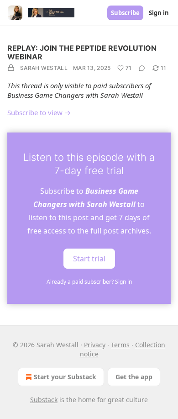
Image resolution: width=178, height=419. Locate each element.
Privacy (94, 344)
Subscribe (125, 13)
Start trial (89, 258)
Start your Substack (65, 376)
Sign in (159, 13)
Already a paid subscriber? (89, 282)
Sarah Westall (44, 67)
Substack (44, 399)
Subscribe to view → (39, 112)
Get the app (133, 376)
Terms (120, 344)
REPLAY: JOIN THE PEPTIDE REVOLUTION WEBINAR (82, 52)
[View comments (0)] (142, 68)
